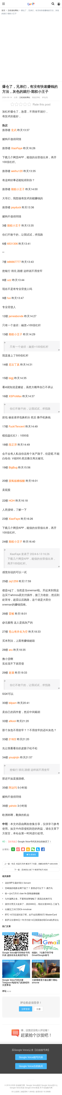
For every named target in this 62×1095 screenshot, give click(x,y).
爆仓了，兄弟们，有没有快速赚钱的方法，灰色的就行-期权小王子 (30, 89)
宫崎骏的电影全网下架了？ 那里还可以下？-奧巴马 (29, 888)
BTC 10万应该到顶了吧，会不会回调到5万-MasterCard (31, 914)
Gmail (35, 933)
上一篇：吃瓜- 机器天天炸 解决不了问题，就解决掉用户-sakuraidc (31, 863)
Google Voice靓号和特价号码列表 (16, 953)
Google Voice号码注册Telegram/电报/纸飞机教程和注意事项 (15, 982)
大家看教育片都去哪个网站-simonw (45, 981)
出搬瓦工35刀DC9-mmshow (18, 909)
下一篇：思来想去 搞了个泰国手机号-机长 (31, 869)
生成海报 (32, 854)
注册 (38, 1008)
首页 (3, 10)
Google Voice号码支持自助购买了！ (34, 841)
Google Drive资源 (32, 1087)
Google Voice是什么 (49, 1085)
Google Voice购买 (33, 1085)
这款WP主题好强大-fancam (18, 882)
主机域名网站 (13, 10)
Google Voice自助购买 (31, 1066)
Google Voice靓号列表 (31, 1057)
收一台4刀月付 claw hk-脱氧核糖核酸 (22, 893)
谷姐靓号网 (31, 4)
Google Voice (8, 933)
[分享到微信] (33, 849)
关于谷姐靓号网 (46, 1087)
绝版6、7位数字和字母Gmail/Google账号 (42, 953)
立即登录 (25, 1008)
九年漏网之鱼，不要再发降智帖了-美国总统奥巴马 (28, 898)
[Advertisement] (31, 47)
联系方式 (31, 1079)
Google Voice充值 (17, 1087)
